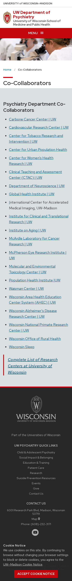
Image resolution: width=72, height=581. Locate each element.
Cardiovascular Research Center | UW (39, 127)
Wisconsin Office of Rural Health (35, 338)
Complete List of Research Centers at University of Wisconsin (33, 366)
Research (36, 473)
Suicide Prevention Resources (36, 478)
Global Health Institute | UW (31, 194)
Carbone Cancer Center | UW (32, 119)
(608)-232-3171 (41, 524)
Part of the (36, 435)
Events (36, 483)
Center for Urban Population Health (38, 149)
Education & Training (36, 462)
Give (36, 488)
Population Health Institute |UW (34, 280)
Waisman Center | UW (26, 288)
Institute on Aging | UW (27, 230)
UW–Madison (27, 3)
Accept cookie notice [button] (36, 574)
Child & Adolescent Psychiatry (36, 452)
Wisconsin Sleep (21, 347)
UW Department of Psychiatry (31, 14)
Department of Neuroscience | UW (37, 186)
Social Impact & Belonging (36, 457)
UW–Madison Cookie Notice (22, 564)
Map (34, 519)
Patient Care (36, 468)
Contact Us (36, 493)
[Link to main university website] (36, 422)
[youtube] (35, 532)
